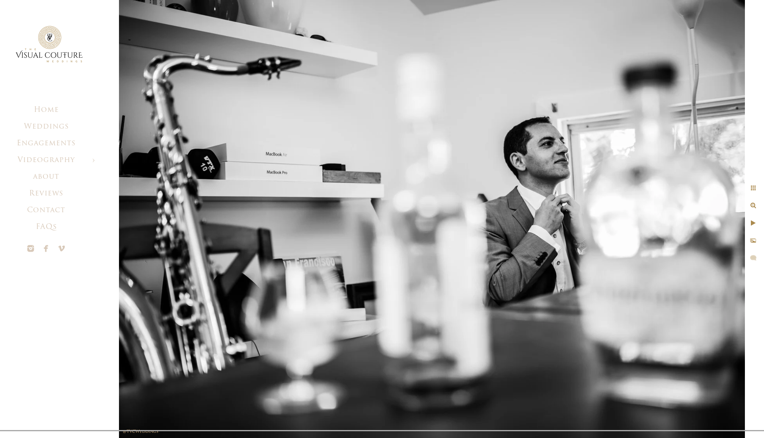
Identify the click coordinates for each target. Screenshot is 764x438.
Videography (46, 160)
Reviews (46, 193)
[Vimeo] (61, 248)
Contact (46, 210)
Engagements (46, 143)
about (46, 177)
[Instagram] (30, 248)
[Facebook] (46, 248)
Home (46, 110)
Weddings (46, 127)
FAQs (46, 227)
